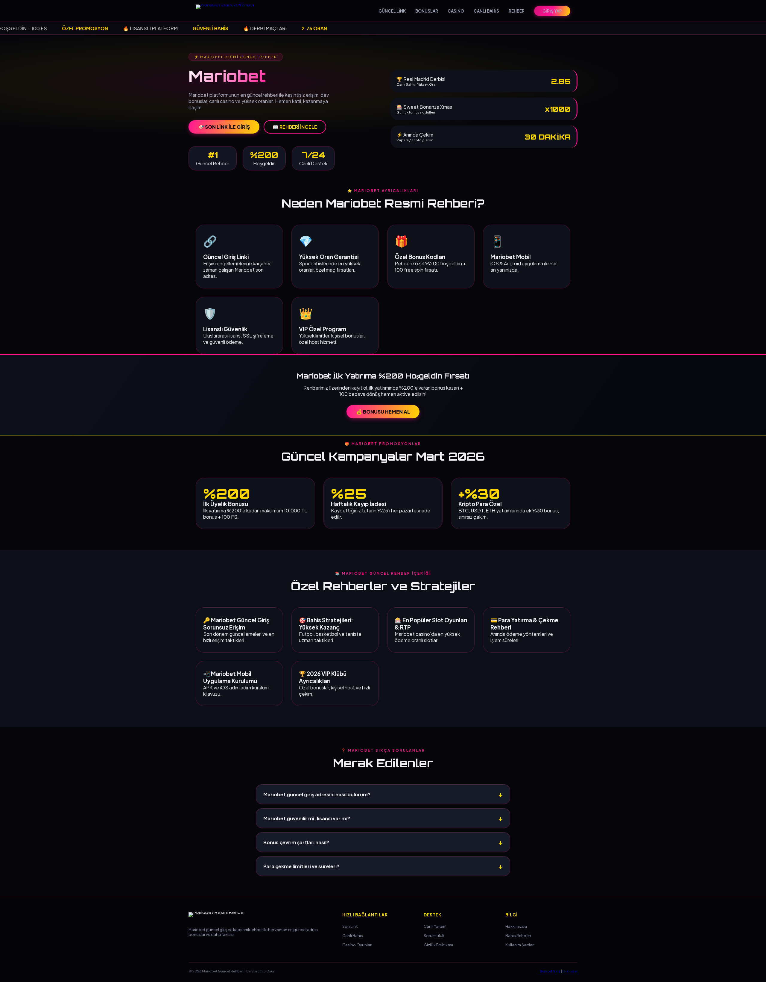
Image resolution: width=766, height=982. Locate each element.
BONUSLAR (426, 10)
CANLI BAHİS (486, 10)
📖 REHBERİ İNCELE (295, 127)
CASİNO (456, 10)
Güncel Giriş (550, 971)
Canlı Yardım (435, 926)
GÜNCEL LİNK (392, 10)
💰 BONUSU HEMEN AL (383, 411)
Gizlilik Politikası (438, 944)
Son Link (350, 926)
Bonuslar (570, 971)
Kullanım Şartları (519, 944)
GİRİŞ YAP (552, 10)
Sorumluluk (434, 935)
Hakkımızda (516, 926)
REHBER (517, 10)
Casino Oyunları (357, 944)
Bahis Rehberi (518, 935)
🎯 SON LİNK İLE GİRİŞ (224, 127)
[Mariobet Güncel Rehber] (229, 10)
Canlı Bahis (352, 935)
